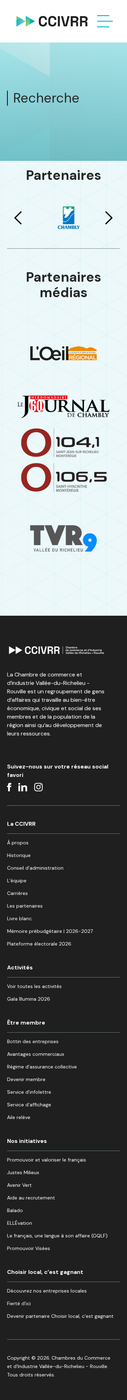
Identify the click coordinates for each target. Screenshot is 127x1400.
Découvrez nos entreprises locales (47, 1291)
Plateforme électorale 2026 (39, 944)
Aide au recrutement (31, 1198)
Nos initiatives (27, 1141)
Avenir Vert (19, 1185)
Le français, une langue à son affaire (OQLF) (57, 1235)
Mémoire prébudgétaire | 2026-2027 (50, 931)
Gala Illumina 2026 (28, 999)
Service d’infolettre (29, 1092)
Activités (20, 967)
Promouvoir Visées (28, 1248)
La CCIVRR (21, 823)
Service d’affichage (29, 1104)
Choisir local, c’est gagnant (45, 1272)
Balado (15, 1210)
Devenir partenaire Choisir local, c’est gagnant (60, 1316)
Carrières (17, 893)
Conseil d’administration (35, 868)
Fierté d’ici (19, 1303)
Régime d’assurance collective (42, 1067)
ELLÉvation (19, 1223)
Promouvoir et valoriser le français (46, 1160)
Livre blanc (19, 918)
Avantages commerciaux (35, 1054)
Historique (19, 855)
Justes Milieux (23, 1172)
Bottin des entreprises (33, 1041)
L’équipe (16, 880)
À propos (18, 842)
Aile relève (18, 1117)
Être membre (26, 1022)
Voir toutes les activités (34, 986)
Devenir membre (26, 1079)
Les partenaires (25, 906)
